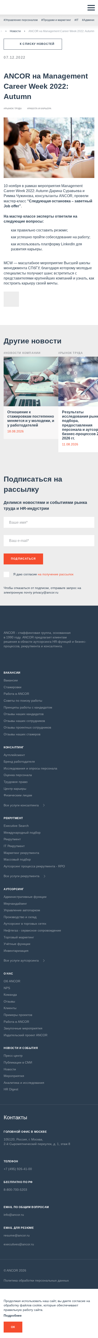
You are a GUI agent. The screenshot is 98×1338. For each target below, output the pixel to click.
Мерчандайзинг (15, 903)
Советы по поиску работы (23, 700)
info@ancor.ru (14, 1214)
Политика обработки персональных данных (36, 1280)
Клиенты (10, 1008)
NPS (7, 988)
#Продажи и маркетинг (56, 20)
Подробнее (13, 1315)
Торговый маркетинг (19, 937)
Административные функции (25, 897)
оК (13, 1327)
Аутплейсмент (14, 755)
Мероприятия (14, 1076)
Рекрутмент (12, 839)
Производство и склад (20, 917)
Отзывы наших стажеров (22, 734)
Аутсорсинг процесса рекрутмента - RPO (34, 866)
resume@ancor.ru (17, 1235)
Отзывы (9, 1001)
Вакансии (11, 680)
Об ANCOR (12, 981)
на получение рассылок (55, 574)
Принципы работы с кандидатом (28, 707)
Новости (15, 31)
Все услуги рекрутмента (21, 876)
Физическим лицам (18, 795)
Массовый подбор (17, 859)
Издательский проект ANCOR (25, 1035)
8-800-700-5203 (15, 1189)
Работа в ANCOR (16, 694)
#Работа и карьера (39, 108)
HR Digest (11, 1089)
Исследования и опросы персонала (30, 768)
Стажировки (12, 687)
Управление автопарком (22, 910)
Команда (10, 994)
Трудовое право (16, 782)
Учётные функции (17, 944)
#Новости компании (22, 353)
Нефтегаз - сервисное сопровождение (32, 930)
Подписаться (23, 558)
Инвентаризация (16, 950)
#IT (76, 20)
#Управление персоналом (21, 20)
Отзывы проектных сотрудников (27, 727)
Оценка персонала (18, 775)
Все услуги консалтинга (21, 805)
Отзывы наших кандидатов (24, 714)
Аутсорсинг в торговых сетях (25, 923)
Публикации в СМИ (18, 1062)
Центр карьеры (15, 788)
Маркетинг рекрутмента (21, 853)
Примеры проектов (18, 1015)
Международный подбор (22, 832)
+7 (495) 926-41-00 (18, 1169)
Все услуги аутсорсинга (21, 960)
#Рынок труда (13, 108)
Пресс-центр (13, 1055)
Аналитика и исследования (24, 1082)
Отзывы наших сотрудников (24, 721)
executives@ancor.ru (19, 1244)
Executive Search (16, 826)
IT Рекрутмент (14, 846)
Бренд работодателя (19, 761)
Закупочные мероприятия (23, 1028)
